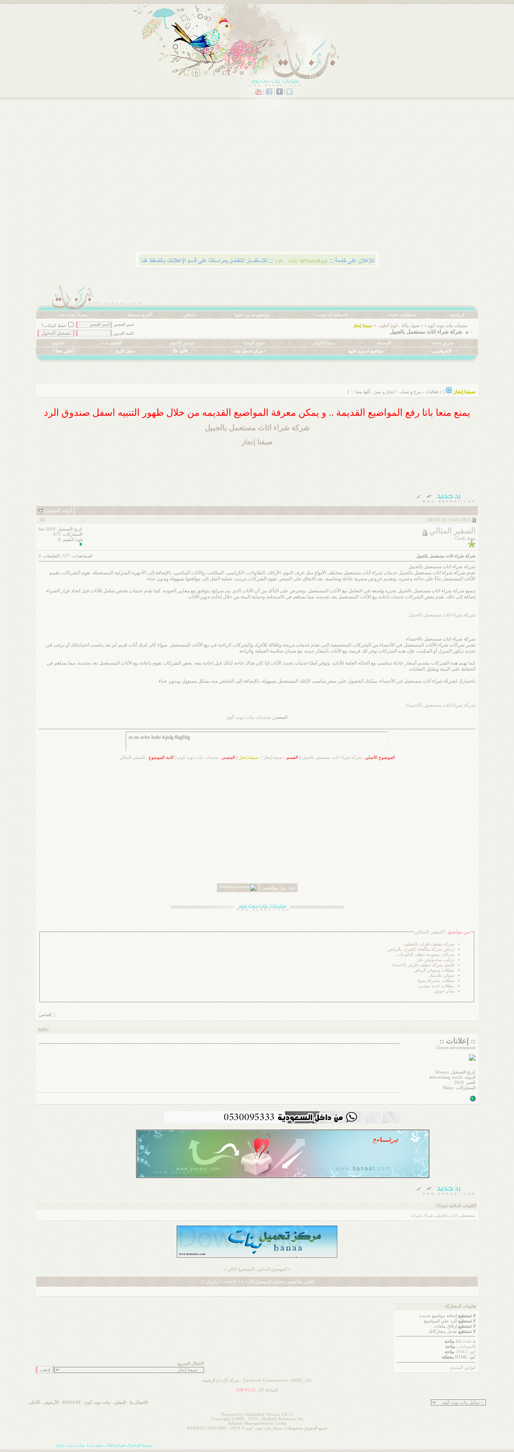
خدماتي (190, 315)
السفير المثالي (132, 757)
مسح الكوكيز (324, 343)
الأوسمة (384, 343)
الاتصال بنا (139, 1402)
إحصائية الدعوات (332, 315)
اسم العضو (124, 324)
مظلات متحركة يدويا (436, 980)
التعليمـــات (112, 343)
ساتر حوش (444, 991)
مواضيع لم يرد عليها (252, 315)
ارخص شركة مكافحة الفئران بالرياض (421, 949)
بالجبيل (442, 1215)
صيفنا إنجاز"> (261, 757)
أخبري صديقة (140, 315)
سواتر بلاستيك (441, 975)
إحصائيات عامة (403, 315)
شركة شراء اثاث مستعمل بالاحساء (440, 705)
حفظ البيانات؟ (54, 325)
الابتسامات (466, 1346)
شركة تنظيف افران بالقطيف (428, 944)
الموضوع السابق (272, 1269)
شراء (428, 1215)
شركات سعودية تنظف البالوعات (425, 954)
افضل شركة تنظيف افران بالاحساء (423, 965)
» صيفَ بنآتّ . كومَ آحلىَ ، (400, 325)
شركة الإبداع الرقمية (220, 1380)
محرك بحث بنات (73, 315)
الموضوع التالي (240, 1269)
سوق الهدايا (254, 343)
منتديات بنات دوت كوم (448, 325)
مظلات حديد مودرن (436, 986)
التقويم (58, 343)
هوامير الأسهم (182, 343)
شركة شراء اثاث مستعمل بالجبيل (441, 615)
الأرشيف (51, 1402)
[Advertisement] (257, 186)
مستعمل (467, 1215)
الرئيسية (457, 315)
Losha (281, 1423)
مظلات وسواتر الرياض (434, 970)
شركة (416, 1215)
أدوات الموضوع (58, 510)
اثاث (454, 1215)
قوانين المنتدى (462, 1367)
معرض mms (443, 343)
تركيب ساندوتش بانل (435, 960)
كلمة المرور (123, 333)
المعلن (120, 1402)
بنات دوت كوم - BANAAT (86, 1402)
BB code (463, 1341)
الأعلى (34, 1402)
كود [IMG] (465, 1352)
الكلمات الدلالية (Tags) (456, 1206)
